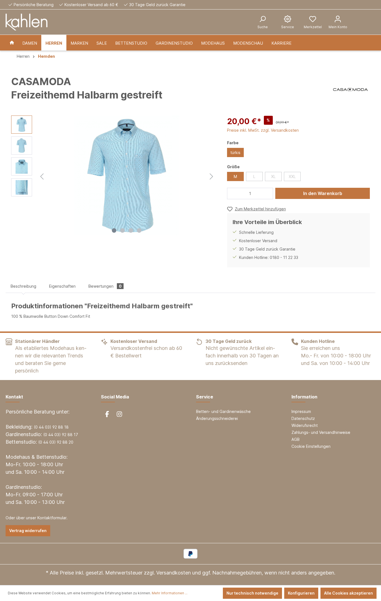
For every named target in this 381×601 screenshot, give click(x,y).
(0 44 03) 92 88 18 (51, 427)
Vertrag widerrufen (28, 530)
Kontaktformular (51, 517)
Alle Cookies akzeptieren (348, 593)
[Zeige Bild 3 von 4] (131, 230)
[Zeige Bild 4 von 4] (139, 230)
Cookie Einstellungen (311, 446)
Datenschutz (303, 418)
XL (273, 176)
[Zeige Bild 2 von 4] (122, 230)
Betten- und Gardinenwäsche (223, 411)
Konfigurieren (301, 593)
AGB (295, 439)
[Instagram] (119, 414)
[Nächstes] (211, 176)
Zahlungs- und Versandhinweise (320, 432)
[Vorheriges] (42, 176)
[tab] (23, 286)
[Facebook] (107, 414)
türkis (235, 152)
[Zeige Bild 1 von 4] (114, 230)
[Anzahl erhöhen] (267, 193)
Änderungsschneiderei (217, 418)
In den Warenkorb (322, 193)
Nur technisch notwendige (252, 593)
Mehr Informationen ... (169, 593)
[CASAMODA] (350, 89)
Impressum (301, 411)
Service (204, 397)
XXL (292, 176)
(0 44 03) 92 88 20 (55, 442)
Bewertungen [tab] (105, 286)
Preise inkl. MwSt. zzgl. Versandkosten (263, 130)
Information (304, 397)
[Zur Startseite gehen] (26, 22)
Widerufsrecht (304, 425)
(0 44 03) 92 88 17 (60, 434)
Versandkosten (173, 573)
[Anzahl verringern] (233, 193)
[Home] (12, 43)
